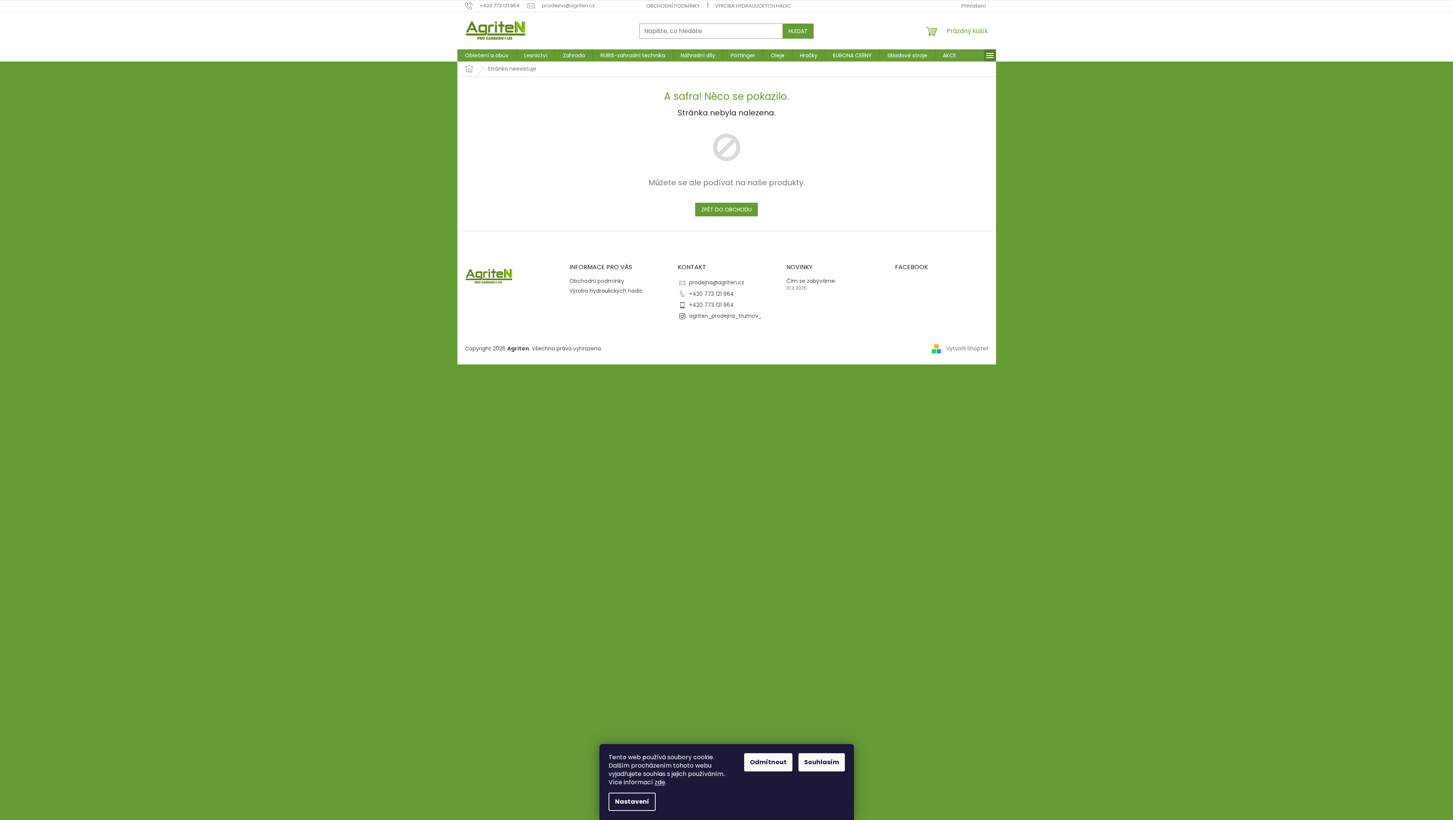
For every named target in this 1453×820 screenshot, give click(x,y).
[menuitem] (486, 55)
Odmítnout (768, 762)
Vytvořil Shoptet (967, 348)
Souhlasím (821, 762)
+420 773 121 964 (711, 294)
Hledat (798, 31)
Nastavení (632, 801)
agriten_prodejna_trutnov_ (725, 316)
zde (660, 782)
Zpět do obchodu (726, 209)
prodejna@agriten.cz (716, 282)
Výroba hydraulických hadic (753, 5)
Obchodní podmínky (673, 5)
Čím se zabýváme (810, 281)
